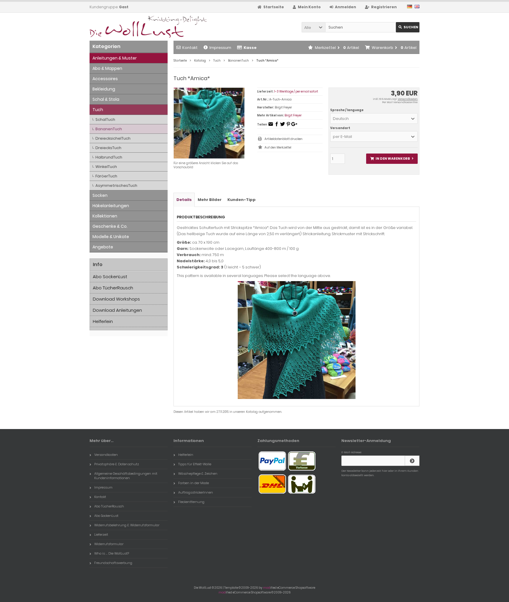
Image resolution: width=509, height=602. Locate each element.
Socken (100, 195)
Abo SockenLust (110, 276)
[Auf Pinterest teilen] (288, 126)
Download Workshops (116, 299)
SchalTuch (105, 119)
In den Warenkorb (392, 158)
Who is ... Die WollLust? (111, 553)
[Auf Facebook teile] (277, 126)
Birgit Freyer (293, 115)
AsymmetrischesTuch (116, 185)
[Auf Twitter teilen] (282, 126)
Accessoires (105, 79)
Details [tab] (184, 199)
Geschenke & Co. (110, 226)
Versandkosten (408, 99)
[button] (313, 27)
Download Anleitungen (117, 310)
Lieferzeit (101, 534)
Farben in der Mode (193, 483)
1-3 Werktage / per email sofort (296, 91)
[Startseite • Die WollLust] (129, 27)
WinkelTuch (106, 166)
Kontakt (190, 47)
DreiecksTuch (108, 148)
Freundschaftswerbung (113, 562)
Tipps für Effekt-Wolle (194, 464)
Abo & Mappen (107, 68)
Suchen (407, 27)
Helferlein (103, 321)
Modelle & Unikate (110, 237)
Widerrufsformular (108, 544)
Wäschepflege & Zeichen (197, 473)
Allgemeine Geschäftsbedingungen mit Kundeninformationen (125, 475)
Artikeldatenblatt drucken (284, 139)
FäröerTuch (106, 176)
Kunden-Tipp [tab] (241, 199)
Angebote (102, 247)
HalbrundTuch (108, 157)
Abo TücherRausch (113, 288)
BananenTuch (108, 129)
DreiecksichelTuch (112, 138)
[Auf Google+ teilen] (294, 126)
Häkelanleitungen (110, 206)
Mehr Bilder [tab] (210, 199)
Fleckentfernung (191, 501)
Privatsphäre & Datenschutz (116, 464)
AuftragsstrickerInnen (195, 492)
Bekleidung (103, 89)
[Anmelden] (412, 461)
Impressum (220, 47)
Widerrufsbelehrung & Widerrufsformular (126, 525)
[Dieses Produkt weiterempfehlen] (271, 126)
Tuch (97, 110)
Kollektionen (104, 216)
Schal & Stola (105, 99)
